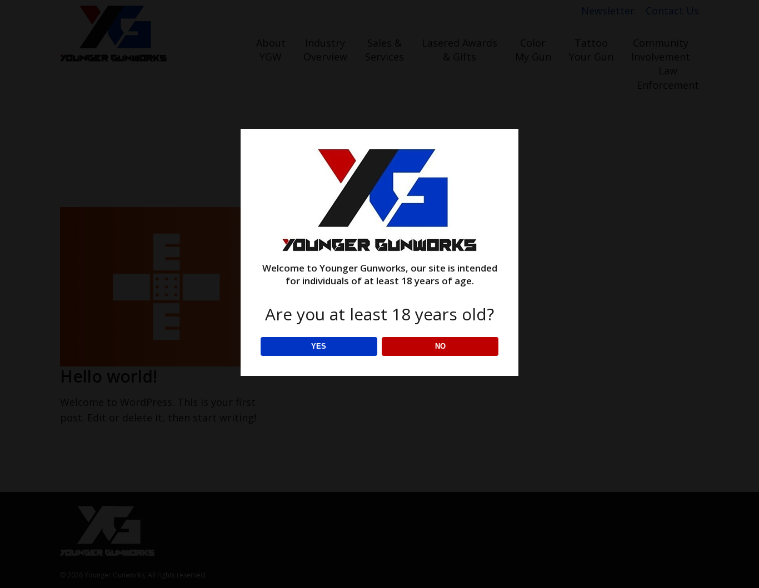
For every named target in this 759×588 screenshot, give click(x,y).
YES (318, 346)
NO (440, 346)
